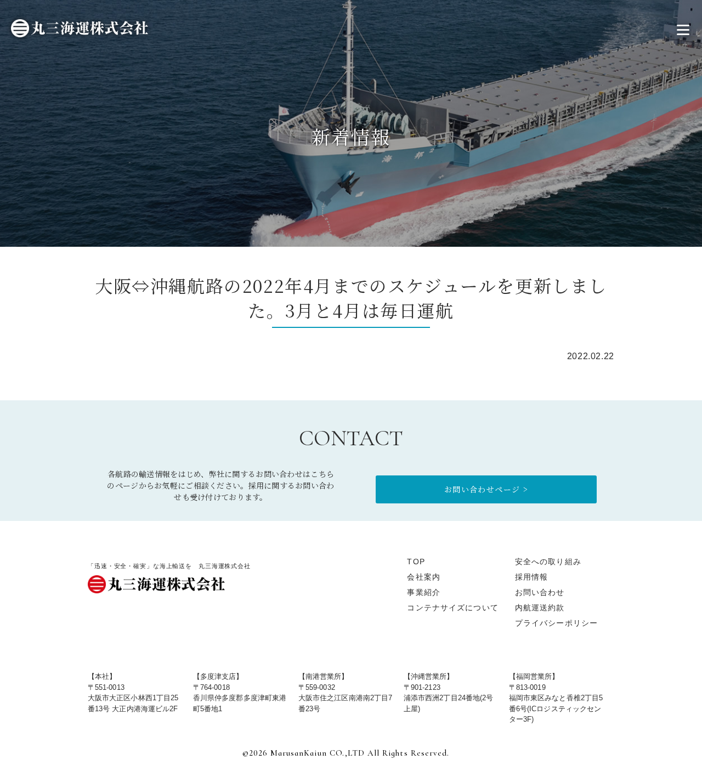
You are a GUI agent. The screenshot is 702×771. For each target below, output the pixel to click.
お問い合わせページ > (486, 489)
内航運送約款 (540, 607)
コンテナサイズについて (452, 607)
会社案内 (423, 576)
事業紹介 (423, 592)
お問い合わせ (540, 592)
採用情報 (531, 576)
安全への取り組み (548, 561)
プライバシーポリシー (556, 623)
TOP (415, 561)
